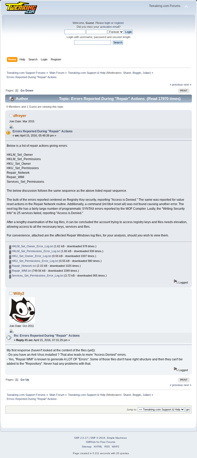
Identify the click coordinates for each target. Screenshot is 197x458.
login (107, 22)
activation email (109, 26)
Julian (146, 72)
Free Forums (107, 442)
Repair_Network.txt (23, 265)
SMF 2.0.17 (81, 437)
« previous (176, 84)
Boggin (137, 72)
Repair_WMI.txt (21, 270)
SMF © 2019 (97, 437)
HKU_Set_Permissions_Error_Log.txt (34, 260)
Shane (127, 72)
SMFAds (91, 442)
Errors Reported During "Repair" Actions (43, 131)
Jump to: (132, 409)
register (119, 22)
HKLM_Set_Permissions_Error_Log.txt (35, 251)
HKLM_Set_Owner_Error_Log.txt (32, 246)
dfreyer (19, 115)
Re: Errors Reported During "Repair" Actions (47, 335)
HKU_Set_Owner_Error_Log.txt (31, 256)
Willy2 (18, 293)
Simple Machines (117, 437)
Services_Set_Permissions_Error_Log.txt (37, 275)
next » (187, 84)
